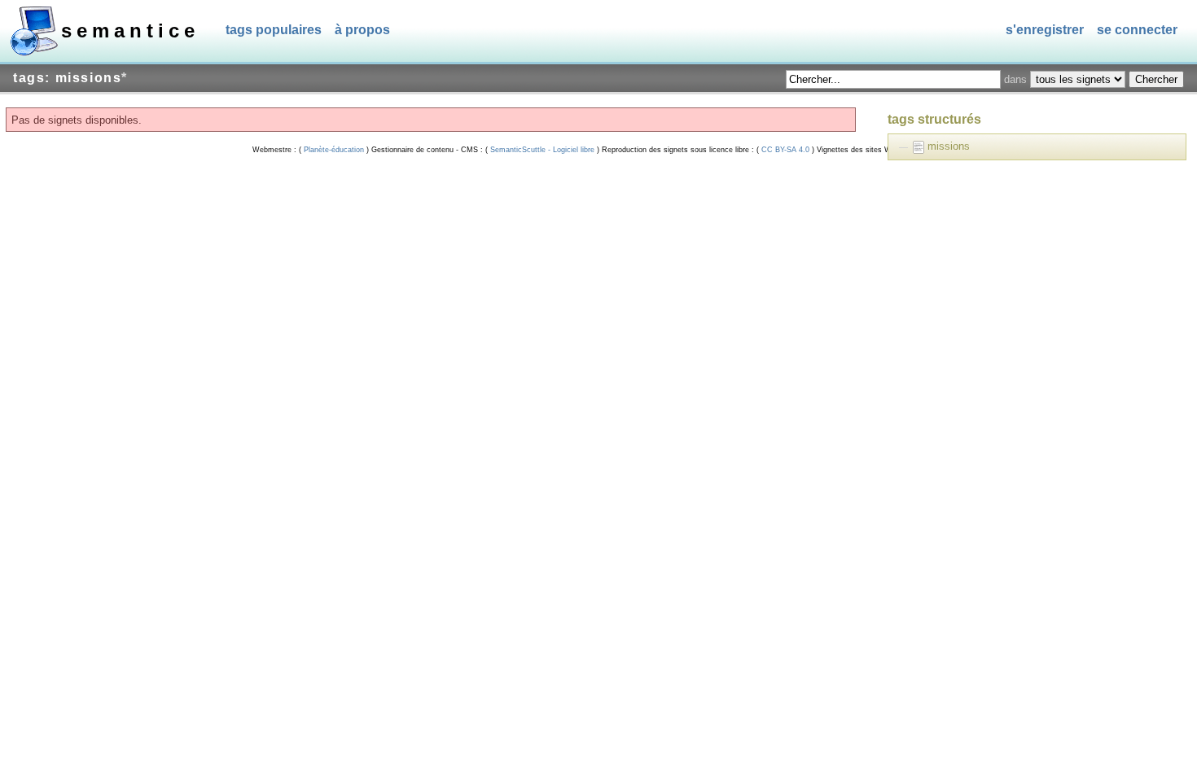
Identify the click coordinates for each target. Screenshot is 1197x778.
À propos (362, 30)
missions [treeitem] (948, 146)
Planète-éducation (333, 150)
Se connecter (1137, 30)
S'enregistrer (1045, 30)
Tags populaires (274, 30)
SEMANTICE (130, 31)
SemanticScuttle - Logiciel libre (542, 150)
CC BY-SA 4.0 (785, 150)
